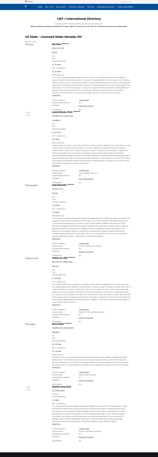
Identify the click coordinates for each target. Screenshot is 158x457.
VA (59, 189)
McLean (55, 189)
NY (61, 262)
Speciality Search (76, 7)
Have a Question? (126, 1)
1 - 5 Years (55, 400)
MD (61, 328)
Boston (54, 48)
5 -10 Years (56, 139)
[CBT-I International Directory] (27, 7)
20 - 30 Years (56, 344)
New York (55, 262)
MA (59, 48)
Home (40, 7)
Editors (90, 7)
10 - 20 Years (56, 64)
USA (62, 48)
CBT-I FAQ (49, 7)
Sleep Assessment (125, 7)
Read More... (56, 95)
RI (62, 116)
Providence (56, 116)
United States (84, 100)
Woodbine (56, 328)
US (62, 189)
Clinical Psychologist (86, 106)
